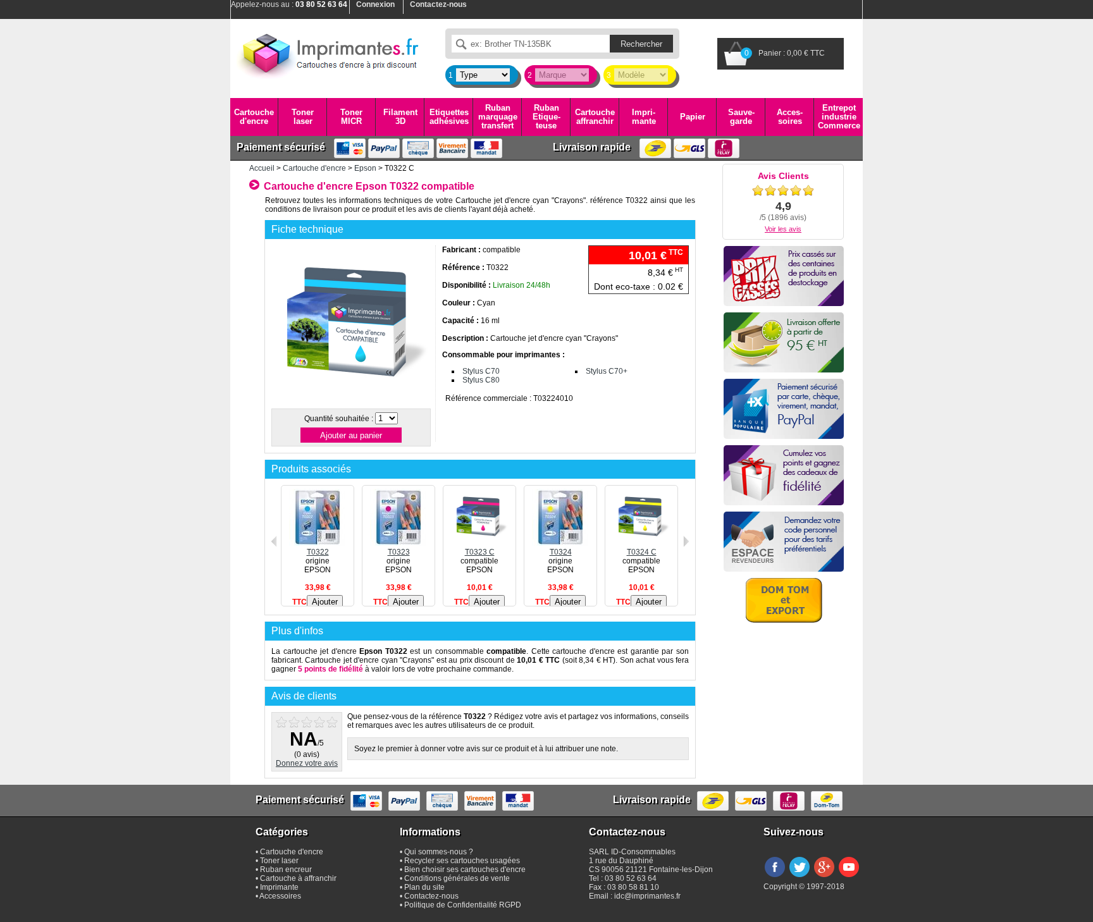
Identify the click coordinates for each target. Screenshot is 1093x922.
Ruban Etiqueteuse (546, 117)
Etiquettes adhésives (449, 117)
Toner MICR (351, 117)
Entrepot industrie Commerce (839, 117)
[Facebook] (774, 877)
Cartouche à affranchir (298, 878)
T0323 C (480, 552)
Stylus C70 (481, 371)
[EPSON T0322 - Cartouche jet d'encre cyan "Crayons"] (350, 400)
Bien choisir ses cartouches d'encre (465, 869)
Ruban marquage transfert (497, 117)
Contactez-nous (431, 896)
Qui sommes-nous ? (438, 851)
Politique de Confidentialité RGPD (462, 904)
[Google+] (824, 877)
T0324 (561, 552)
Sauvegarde (741, 117)
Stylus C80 (481, 380)
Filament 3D (400, 117)
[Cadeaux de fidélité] (784, 475)
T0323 (399, 552)
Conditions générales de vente (457, 878)
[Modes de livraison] (784, 342)
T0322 (318, 552)
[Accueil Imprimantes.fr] (328, 53)
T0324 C (642, 552)
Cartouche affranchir (595, 117)
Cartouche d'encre (254, 117)
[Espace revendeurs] (784, 542)
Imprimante (644, 117)
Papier (692, 116)
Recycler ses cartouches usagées (462, 860)
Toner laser (303, 117)
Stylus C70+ (606, 371)
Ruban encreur (286, 869)
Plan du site (424, 887)
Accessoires (790, 117)
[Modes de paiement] (784, 409)
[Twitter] (799, 877)
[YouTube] (848, 877)
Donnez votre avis (307, 763)
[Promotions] (784, 276)
